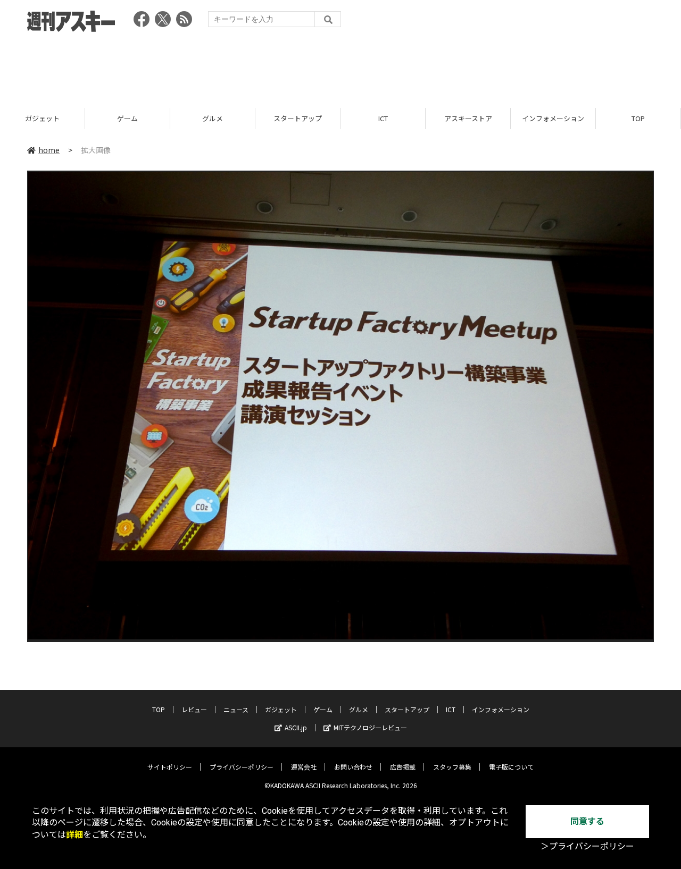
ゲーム (127, 118)
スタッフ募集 (452, 766)
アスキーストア (468, 118)
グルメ (212, 118)
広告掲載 (403, 766)
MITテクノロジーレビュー (370, 727)
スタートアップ (297, 118)
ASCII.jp (296, 727)
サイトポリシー (169, 766)
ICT (383, 118)
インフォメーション (553, 118)
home (49, 150)
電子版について (511, 766)
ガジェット (42, 118)
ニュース (235, 709)
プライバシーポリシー (241, 766)
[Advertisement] (340, 66)
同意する (587, 821)
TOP (638, 118)
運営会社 (304, 766)
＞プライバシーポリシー (587, 846)
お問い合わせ (353, 766)
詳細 (74, 835)
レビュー (194, 709)
